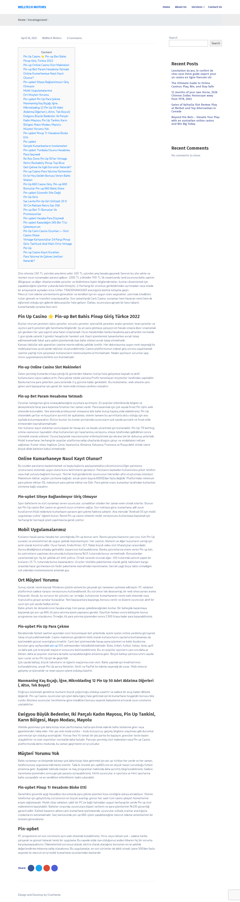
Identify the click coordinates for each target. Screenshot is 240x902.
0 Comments (74, 38)
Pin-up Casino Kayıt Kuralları (41, 252)
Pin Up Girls (30, 197)
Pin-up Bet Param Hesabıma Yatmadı (46, 69)
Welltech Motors (52, 38)
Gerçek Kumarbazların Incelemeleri (45, 146)
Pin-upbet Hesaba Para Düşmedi (43, 218)
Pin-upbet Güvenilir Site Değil (42, 193)
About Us (181, 7)
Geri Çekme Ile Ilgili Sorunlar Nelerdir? (47, 167)
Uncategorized (37, 20)
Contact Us (215, 7)
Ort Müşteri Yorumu (36, 95)
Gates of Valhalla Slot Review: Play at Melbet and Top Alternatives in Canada (194, 108)
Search (173, 38)
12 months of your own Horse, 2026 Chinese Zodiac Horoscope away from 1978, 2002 (194, 96)
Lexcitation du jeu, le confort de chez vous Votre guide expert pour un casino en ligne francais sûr (193, 74)
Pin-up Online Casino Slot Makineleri (46, 65)
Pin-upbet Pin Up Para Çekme (41, 99)
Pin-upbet (29, 142)
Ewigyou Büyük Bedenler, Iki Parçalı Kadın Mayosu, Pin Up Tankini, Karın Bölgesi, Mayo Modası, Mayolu (45, 120)
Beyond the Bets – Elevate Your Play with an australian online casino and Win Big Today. (195, 120)
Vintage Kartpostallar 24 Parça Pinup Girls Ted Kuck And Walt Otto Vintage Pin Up (47, 244)
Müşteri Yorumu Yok (36, 129)
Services (197, 7)
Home (166, 7)
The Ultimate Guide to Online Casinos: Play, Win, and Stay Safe (192, 84)
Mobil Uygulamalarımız (37, 91)
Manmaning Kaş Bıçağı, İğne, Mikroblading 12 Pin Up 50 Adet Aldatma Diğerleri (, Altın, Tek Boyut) (46, 108)
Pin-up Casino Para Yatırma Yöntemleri (47, 171)
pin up (54, 646)
